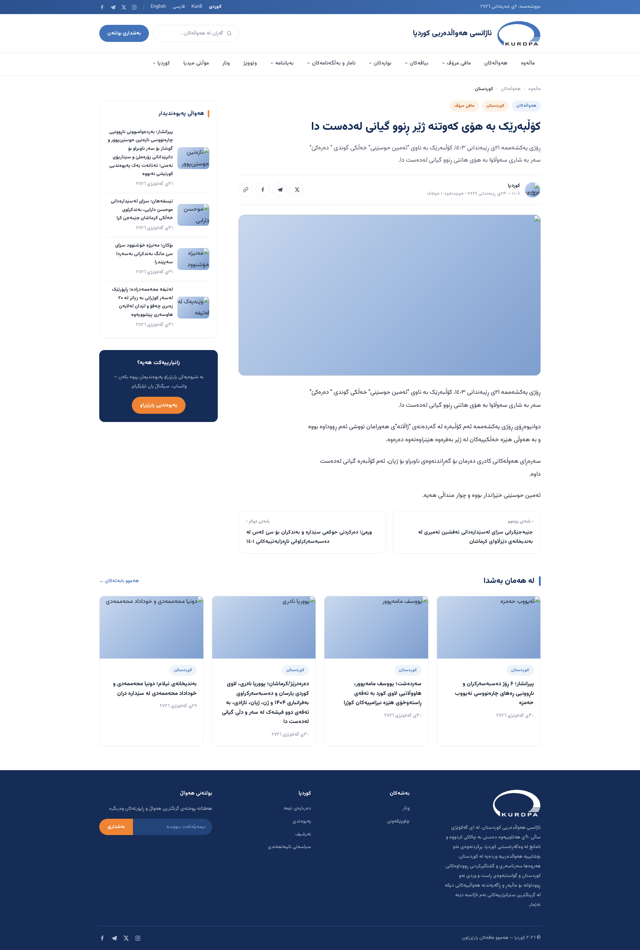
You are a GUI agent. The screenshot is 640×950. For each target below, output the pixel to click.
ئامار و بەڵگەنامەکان (334, 63)
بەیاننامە (284, 63)
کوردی (215, 6)
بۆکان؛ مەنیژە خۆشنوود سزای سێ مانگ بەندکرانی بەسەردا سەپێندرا (144, 254)
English (158, 6)
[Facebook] (102, 7)
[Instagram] (134, 7)
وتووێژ (250, 63)
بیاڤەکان (419, 63)
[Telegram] (113, 7)
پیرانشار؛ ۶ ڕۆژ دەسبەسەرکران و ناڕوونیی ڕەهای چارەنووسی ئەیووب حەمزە (494, 693)
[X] (123, 7)
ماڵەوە (528, 63)
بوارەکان (382, 63)
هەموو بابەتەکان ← (119, 581)
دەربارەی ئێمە (297, 808)
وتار (226, 63)
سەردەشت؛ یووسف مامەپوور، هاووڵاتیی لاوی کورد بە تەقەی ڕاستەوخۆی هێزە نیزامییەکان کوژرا (382, 693)
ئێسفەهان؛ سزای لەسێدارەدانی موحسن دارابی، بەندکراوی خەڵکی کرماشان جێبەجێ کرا (142, 210)
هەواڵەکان (495, 63)
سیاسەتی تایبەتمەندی (289, 847)
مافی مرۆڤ (459, 63)
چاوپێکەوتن (398, 821)
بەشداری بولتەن (124, 33)
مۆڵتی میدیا (196, 63)
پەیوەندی (302, 821)
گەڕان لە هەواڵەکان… (202, 33)
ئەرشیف (303, 834)
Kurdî (196, 6)
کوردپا (163, 63)
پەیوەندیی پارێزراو (158, 405)
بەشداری (116, 827)
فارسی (179, 6)
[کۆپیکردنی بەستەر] (246, 190)
